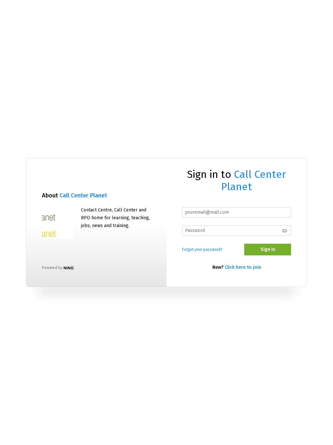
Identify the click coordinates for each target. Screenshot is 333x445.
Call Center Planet (83, 195)
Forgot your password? (202, 249)
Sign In (267, 249)
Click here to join (243, 267)
